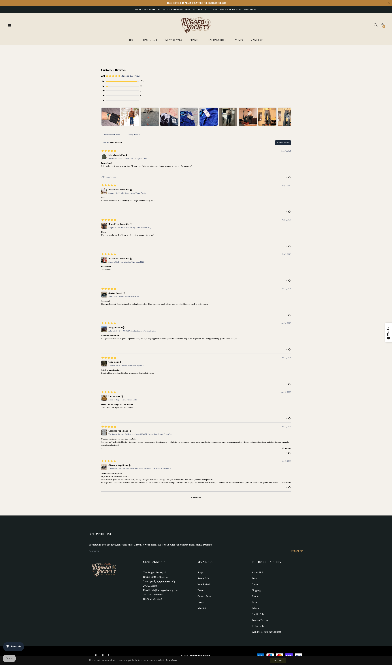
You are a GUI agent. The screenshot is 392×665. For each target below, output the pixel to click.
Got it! (278, 660)
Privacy (255, 608)
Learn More (171, 660)
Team (254, 578)
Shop (200, 572)
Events (201, 602)
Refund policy (259, 626)
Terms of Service (260, 620)
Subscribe (297, 551)
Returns (255, 596)
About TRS (257, 572)
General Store (204, 596)
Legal (254, 602)
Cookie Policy (259, 614)
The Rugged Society (200, 655)
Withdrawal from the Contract (266, 632)
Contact (255, 584)
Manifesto (202, 608)
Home (91, 50)
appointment (163, 581)
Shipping (256, 590)
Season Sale (203, 578)
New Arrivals (204, 584)
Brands (201, 590)
